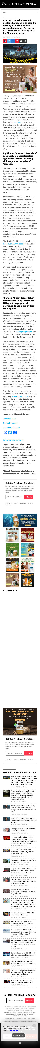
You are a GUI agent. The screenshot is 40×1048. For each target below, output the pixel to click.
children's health (26, 447)
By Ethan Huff (22, 801)
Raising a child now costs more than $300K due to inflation (23, 830)
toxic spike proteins (24, 332)
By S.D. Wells (22, 787)
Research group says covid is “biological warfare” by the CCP (22, 922)
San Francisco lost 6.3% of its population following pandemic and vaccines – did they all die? (23, 932)
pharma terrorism (19, 458)
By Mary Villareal (23, 833)
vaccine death (9, 463)
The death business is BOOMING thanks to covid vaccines (22, 914)
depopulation (8, 452)
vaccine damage (28, 460)
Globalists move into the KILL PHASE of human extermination (22, 982)
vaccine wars (8, 466)
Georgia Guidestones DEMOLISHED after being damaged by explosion (23, 954)
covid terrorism (19, 450)
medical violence (20, 455)
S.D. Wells (17, 37)
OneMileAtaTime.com (11, 427)
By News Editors (23, 824)
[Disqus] (20, 621)
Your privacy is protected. (12, 503)
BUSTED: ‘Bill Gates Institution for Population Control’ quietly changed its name (24, 820)
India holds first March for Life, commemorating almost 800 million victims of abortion (23, 881)
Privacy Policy (14, 1031)
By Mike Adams (23, 845)
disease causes (21, 452)
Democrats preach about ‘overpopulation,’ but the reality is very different (23, 892)
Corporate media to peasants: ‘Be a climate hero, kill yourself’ (23, 861)
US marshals (16, 122)
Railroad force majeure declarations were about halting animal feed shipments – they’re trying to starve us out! (23, 944)
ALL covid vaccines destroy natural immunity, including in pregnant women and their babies (23, 972)
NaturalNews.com (10, 423)
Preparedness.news (20, 396)
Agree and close (18, 1035)
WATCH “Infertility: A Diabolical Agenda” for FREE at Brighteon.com (23, 962)
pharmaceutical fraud (12, 460)
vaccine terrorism (23, 463)
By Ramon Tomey (23, 885)
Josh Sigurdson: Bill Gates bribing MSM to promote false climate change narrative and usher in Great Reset (23, 809)
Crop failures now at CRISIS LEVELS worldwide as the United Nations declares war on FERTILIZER (23, 871)
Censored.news (9, 419)
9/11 (17, 444)
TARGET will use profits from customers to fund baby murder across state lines (22, 852)
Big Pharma (25, 444)
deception (30, 450)
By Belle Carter (23, 814)
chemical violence (10, 447)
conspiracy (7, 450)
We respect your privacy (29, 1012)
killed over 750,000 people (13, 244)
